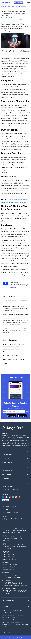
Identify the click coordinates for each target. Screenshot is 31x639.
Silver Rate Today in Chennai (9, 567)
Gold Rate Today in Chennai (9, 556)
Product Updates (7, 359)
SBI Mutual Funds (19, 582)
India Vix (13, 532)
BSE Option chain (7, 548)
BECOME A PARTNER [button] (7, 470)
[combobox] (22, 20)
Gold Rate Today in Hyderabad (10, 558)
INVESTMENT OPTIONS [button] (7, 454)
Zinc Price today (6, 575)
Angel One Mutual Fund (8, 582)
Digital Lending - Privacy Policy (9, 619)
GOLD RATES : (5, 551)
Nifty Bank (10, 528)
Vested (20, 518)
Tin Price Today (17, 577)
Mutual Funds (6, 355)
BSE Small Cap (6, 532)
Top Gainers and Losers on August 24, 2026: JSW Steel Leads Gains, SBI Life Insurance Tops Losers (15, 330)
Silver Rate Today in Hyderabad (10, 564)
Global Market (6, 348)
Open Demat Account (18, 2)
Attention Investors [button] (8, 600)
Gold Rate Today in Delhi (8, 554)
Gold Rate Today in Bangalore (9, 559)
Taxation (5, 363)
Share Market (23, 359)
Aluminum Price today (19, 574)
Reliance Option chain (22, 546)
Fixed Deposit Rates (7, 514)
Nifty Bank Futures (15, 536)
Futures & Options (21, 344)
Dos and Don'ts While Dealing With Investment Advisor (14, 615)
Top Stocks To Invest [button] (8, 483)
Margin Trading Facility (7, 512)
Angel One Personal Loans (8, 622)
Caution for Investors (23, 629)
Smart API (16, 512)
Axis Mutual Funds (7, 583)
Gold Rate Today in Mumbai (9, 552)
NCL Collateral (17, 624)
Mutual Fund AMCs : (7, 580)
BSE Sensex (23, 530)
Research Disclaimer (7, 610)
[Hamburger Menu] (29, 2)
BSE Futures (6, 540)
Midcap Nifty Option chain (9, 546)
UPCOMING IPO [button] (5, 478)
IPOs (17, 348)
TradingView (5, 519)
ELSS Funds (5, 590)
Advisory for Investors (7, 624)
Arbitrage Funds (6, 591)
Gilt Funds (14, 591)
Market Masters (6, 351)
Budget (5, 344)
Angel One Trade (14, 511)
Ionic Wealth (13, 506)
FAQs (3, 617)
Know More (13, 287)
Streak (15, 518)
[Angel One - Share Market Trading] (6, 2)
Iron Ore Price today (7, 577)
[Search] (27, 2)
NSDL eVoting (5, 626)
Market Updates (16, 351)
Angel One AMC (6, 506)
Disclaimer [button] (5, 606)
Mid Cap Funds (21, 591)
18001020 (6, 489)
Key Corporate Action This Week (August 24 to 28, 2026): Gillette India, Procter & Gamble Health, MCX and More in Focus (15, 322)
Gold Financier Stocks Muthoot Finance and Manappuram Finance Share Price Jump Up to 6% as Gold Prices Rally (15, 308)
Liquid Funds (13, 590)
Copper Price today (7, 574)
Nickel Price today (16, 575)
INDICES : (4, 527)
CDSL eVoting (25, 624)
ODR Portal (12, 626)
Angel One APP (6, 511)
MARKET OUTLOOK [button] (6, 474)
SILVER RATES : (5, 562)
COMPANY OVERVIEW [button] (7, 451)
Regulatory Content (17, 610)
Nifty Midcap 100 (15, 530)
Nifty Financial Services (20, 528)
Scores (20, 612)
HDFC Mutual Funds (17, 583)
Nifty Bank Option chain (18, 544)
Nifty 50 (4, 528)
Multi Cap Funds (6, 593)
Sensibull (4, 518)
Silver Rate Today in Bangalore (10, 566)
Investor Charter (19, 622)
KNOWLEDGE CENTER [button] (7, 462)
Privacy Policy (15, 617)
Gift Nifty (19, 532)
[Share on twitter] (10, 51)
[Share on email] (17, 51)
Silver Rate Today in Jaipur (9, 569)
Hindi (13, 348)
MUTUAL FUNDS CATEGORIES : (9, 588)
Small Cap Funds (22, 590)
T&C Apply (8, 617)
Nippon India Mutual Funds (20, 585)
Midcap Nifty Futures (8, 538)
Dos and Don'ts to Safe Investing (9, 612)
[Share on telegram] (2, 51)
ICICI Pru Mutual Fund (8, 585)
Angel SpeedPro (22, 511)
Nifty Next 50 (6, 530)
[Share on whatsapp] (6, 51)
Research (15, 359)
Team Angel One (10, 17)
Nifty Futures (6, 536)
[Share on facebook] (13, 51)
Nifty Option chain (7, 544)
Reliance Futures (18, 538)
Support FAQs (15, 489)
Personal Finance (15, 355)
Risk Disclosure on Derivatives (9, 629)
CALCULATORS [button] (5, 458)
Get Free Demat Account (15, 637)
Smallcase (10, 518)
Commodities (12, 344)
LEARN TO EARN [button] (6, 467)
